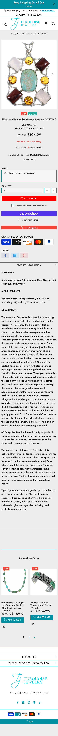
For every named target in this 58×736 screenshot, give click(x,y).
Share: (5, 250)
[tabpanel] (14, 600)
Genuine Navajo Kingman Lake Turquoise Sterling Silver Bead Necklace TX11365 (13, 606)
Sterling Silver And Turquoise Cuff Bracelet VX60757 (41, 605)
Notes (4, 168)
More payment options (29, 219)
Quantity (6, 186)
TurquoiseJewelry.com (25, 23)
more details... (48, 10)
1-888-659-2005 (34, 15)
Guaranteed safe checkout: (17, 236)
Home (13, 34)
